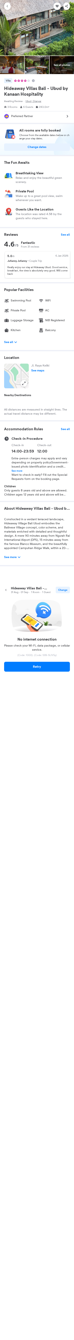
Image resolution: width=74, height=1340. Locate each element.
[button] (16, 376)
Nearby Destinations (17, 395)
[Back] (7, 6)
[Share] (66, 6)
